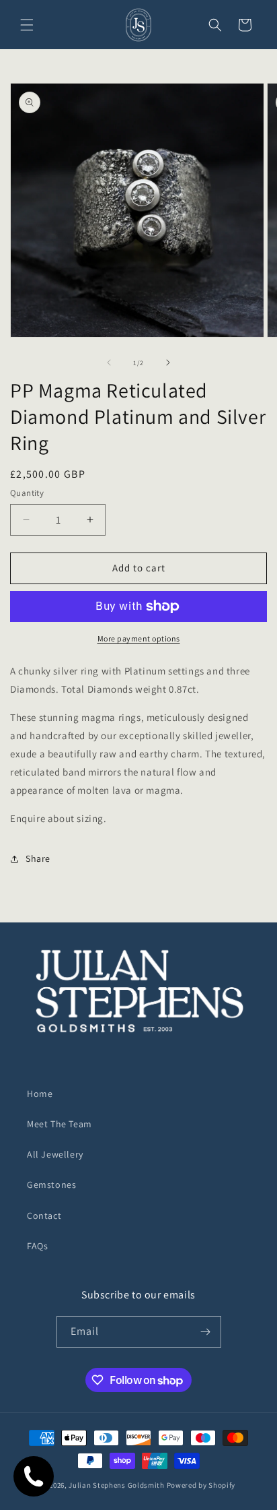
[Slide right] (168, 362)
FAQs (37, 1246)
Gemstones (51, 1184)
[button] (27, 25)
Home (39, 1094)
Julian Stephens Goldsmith (117, 1485)
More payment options (138, 638)
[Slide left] (109, 362)
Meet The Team (59, 1124)
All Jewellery (55, 1154)
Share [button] (38, 858)
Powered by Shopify (201, 1485)
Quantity (27, 493)
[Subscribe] (206, 1332)
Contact (44, 1215)
